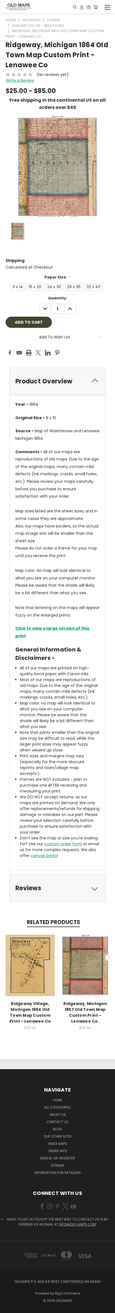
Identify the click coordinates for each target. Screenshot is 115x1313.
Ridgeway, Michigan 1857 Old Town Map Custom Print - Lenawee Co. (85, 1012)
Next (108, 957)
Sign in (46, 1158)
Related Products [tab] (53, 922)
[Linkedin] (48, 352)
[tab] (57, 381)
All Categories (57, 1107)
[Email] (19, 352)
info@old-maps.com (77, 1224)
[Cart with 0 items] (96, 7)
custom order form (63, 844)
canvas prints (44, 855)
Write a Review (20, 80)
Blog (57, 1129)
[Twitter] (38, 352)
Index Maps (57, 1143)
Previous (6, 957)
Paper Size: (57, 277)
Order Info (57, 1151)
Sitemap (57, 1165)
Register (67, 1158)
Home (57, 1100)
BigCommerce (67, 1293)
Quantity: (57, 298)
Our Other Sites (58, 1136)
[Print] (29, 352)
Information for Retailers (57, 1172)
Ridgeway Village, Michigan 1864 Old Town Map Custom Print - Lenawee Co (30, 1012)
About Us (57, 1114)
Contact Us (57, 1121)
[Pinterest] (57, 352)
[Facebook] (10, 352)
